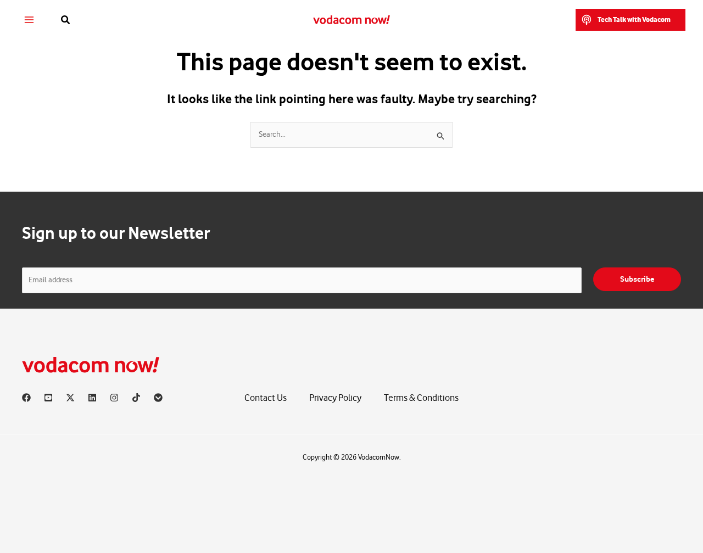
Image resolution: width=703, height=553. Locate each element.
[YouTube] (48, 397)
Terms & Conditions (421, 398)
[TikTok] (136, 397)
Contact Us (265, 398)
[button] (66, 20)
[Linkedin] (92, 397)
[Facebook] (26, 397)
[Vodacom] (158, 397)
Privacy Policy (335, 398)
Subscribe (637, 279)
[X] (70, 397)
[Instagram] (114, 397)
